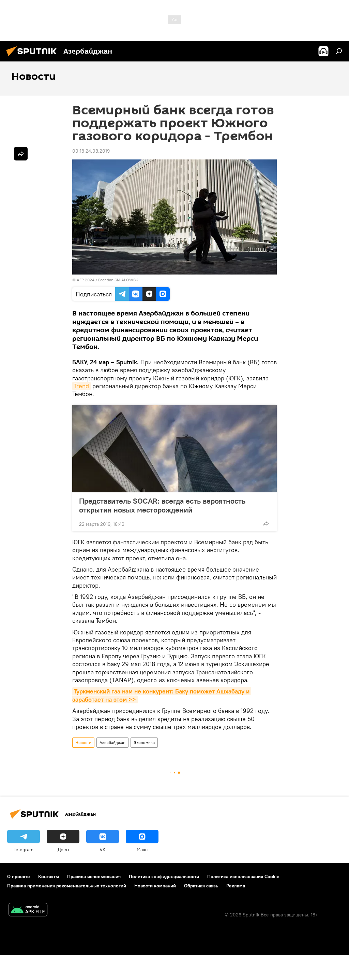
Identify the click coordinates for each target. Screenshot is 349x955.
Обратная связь (201, 886)
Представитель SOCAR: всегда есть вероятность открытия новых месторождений (162, 505)
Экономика (144, 742)
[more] (266, 523)
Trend (81, 386)
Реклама (235, 886)
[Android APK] (28, 910)
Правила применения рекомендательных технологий (66, 886)
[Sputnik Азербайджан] (33, 57)
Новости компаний (155, 886)
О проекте (18, 876)
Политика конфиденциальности (164, 876)
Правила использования (94, 876)
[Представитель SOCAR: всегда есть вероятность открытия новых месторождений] (174, 448)
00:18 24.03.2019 (91, 151)
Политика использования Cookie (243, 876)
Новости (83, 742)
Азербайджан (112, 742)
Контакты (48, 876)
